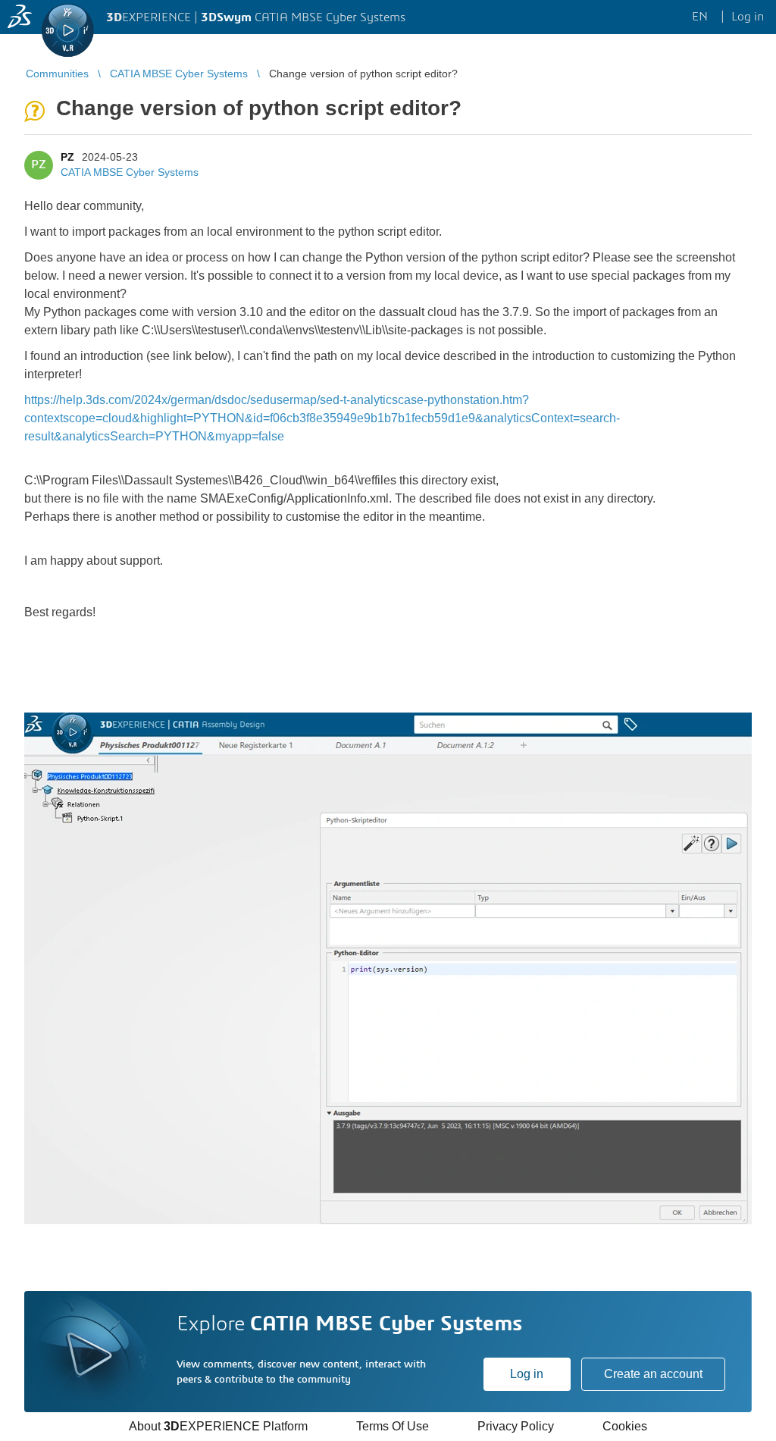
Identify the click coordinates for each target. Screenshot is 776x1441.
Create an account (653, 1373)
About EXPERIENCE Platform (218, 1426)
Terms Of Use (392, 1426)
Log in (526, 1373)
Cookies (624, 1426)
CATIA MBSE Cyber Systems (130, 172)
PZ (67, 157)
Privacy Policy (515, 1426)
